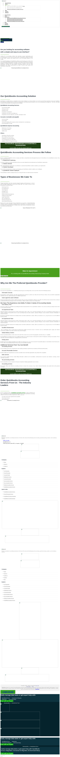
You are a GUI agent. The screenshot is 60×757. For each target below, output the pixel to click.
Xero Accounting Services (8, 596)
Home (5, 462)
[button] (6, 701)
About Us (5, 464)
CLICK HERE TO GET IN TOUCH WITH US (20, 147)
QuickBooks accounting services (18, 392)
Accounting (7, 5)
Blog (5, 579)
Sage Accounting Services (8, 594)
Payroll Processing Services (8, 494)
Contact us (5, 466)
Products (5, 577)
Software (7, 12)
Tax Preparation (6, 584)
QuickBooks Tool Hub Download (9, 498)
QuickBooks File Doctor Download (10, 496)
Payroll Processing (7, 586)
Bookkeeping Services (7, 590)
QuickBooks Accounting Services (9, 491)
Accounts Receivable (7, 592)
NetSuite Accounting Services (9, 598)
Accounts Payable (7, 588)
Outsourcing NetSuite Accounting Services (15, 9)
